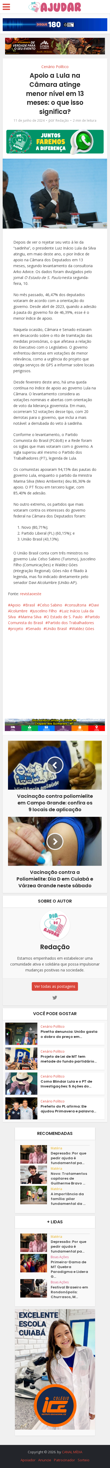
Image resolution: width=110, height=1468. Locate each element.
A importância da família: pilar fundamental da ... (68, 1199)
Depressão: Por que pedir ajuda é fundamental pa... (68, 1158)
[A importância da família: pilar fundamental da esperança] (35, 1195)
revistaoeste (30, 593)
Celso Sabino (51, 605)
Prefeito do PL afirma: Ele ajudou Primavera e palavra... (68, 1109)
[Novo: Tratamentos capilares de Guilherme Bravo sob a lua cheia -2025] (35, 1174)
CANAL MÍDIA (72, 1452)
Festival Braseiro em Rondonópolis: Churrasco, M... (69, 1292)
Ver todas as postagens (54, 986)
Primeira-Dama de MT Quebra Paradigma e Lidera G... (69, 1269)
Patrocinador (64, 1460)
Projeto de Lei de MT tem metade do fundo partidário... (69, 1059)
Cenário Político (55, 66)
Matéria (56, 1148)
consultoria (76, 605)
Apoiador (28, 1460)
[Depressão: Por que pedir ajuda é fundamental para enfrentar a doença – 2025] (35, 1154)
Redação (62, 120)
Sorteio (83, 1460)
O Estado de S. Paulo (64, 616)
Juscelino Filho (44, 610)
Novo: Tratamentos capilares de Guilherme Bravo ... (69, 1178)
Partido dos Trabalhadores (71, 622)
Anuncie (44, 1460)
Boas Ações (60, 1257)
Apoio (15, 605)
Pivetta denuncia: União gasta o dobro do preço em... (69, 1034)
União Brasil (56, 628)
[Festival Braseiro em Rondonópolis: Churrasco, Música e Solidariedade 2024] (35, 1288)
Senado (34, 628)
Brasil (30, 605)
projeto (16, 628)
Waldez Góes (83, 628)
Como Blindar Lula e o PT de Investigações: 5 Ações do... (66, 1084)
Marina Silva (31, 616)
